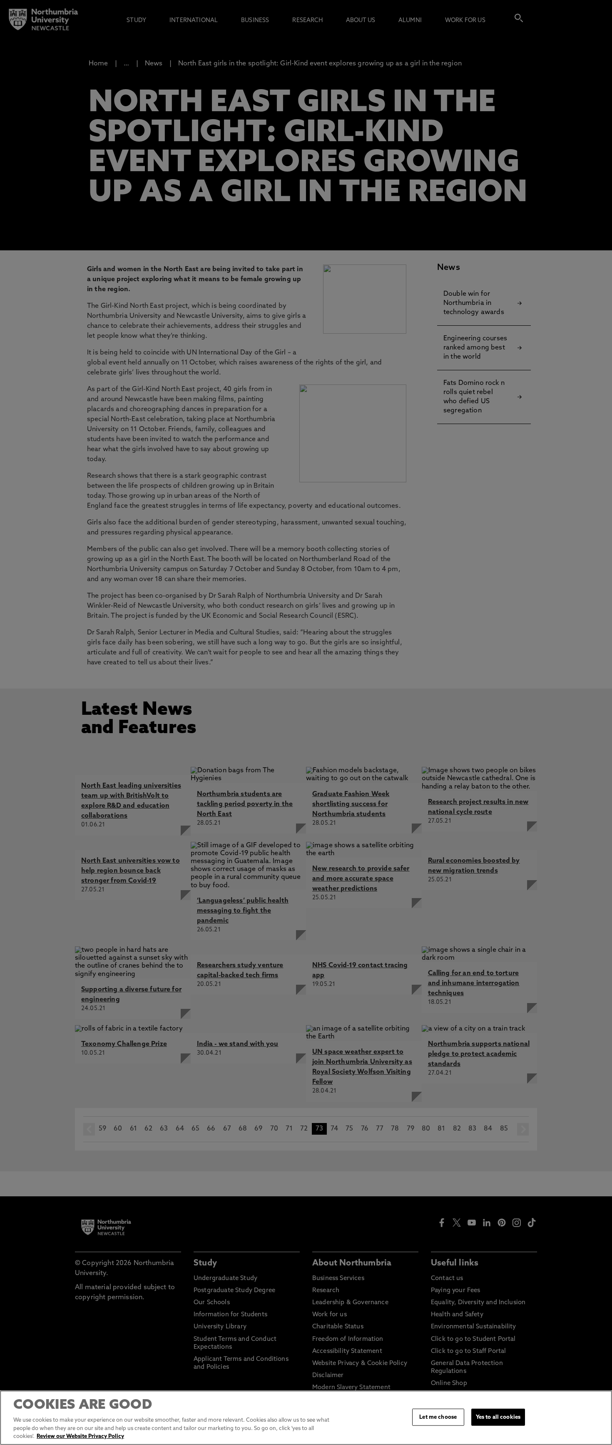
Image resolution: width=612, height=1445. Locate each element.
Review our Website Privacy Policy (80, 1436)
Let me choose (438, 1417)
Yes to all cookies (498, 1417)
